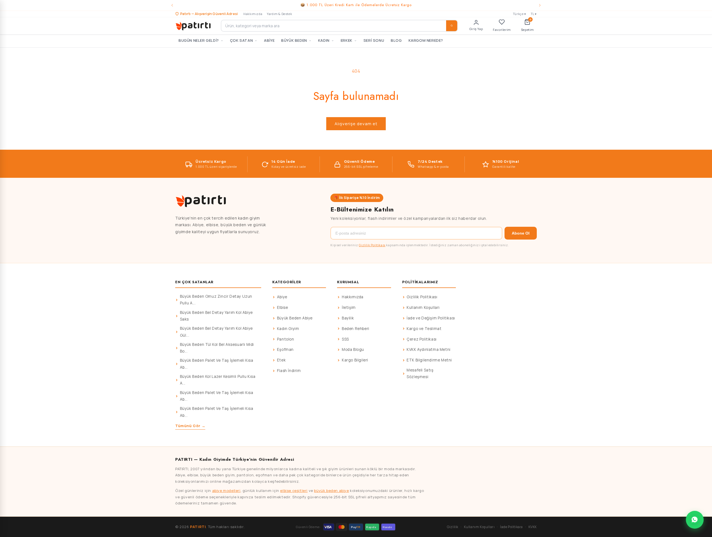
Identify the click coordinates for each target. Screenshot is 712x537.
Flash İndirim (289, 370)
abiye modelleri (226, 490)
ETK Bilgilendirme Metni (429, 360)
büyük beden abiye (331, 490)
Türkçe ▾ (519, 14)
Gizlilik (452, 526)
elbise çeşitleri (294, 490)
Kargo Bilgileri (355, 360)
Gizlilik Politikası (372, 245)
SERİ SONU (374, 40)
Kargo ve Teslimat (424, 328)
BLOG (396, 40)
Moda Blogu (353, 349)
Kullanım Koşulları (423, 307)
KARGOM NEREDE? (426, 40)
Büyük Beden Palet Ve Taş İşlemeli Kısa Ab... (216, 364)
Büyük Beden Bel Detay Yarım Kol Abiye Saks (216, 316)
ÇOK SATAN (241, 40)
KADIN (324, 40)
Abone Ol (521, 233)
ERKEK (346, 40)
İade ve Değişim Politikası (431, 318)
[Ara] (451, 25)
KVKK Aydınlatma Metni (429, 349)
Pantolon (285, 339)
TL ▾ (534, 14)
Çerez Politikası (422, 339)
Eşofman (285, 349)
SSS (345, 339)
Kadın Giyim (288, 328)
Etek (281, 360)
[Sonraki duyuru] (540, 5)
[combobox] (339, 25)
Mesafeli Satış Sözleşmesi (420, 373)
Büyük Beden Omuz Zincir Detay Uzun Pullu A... (216, 300)
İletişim (349, 307)
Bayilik (348, 318)
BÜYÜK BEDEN (294, 40)
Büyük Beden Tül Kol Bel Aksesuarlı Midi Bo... (217, 348)
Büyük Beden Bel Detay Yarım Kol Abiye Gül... (216, 332)
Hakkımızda (252, 14)
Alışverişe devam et (356, 124)
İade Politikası (511, 526)
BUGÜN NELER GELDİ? (199, 40)
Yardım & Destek (279, 14)
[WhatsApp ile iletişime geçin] (695, 520)
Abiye (282, 296)
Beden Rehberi (355, 328)
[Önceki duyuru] (172, 5)
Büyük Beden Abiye (295, 318)
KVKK (532, 526)
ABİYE (269, 40)
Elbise (282, 307)
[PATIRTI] (193, 26)
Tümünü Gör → (190, 425)
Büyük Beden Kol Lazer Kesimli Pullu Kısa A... (218, 380)
